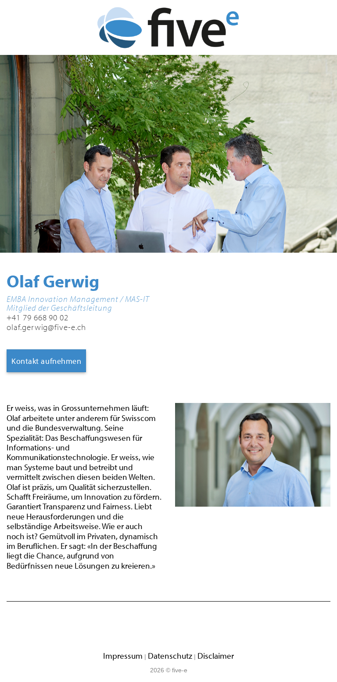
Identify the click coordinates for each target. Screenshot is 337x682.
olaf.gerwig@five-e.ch (46, 327)
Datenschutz (170, 655)
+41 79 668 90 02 (37, 317)
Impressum (123, 655)
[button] (15, 27)
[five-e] (168, 27)
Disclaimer (215, 655)
